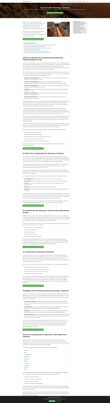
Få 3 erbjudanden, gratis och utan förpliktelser (55, 12)
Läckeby (26, 367)
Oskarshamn (27, 354)
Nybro (25, 352)
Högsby (25, 361)
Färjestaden (26, 365)
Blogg (84, 1)
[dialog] (55, 399)
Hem (70, 1)
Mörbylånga (26, 356)
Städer (73, 1)
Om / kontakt (78, 1)
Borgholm (26, 358)
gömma (35, 43)
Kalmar (25, 350)
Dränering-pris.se (27, 1)
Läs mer (64, 399)
